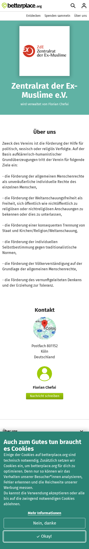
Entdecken (33, 16)
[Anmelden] (84, 5)
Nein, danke (44, 523)
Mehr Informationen (44, 513)
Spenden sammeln (57, 16)
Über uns (80, 16)
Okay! (46, 536)
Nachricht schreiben (44, 396)
